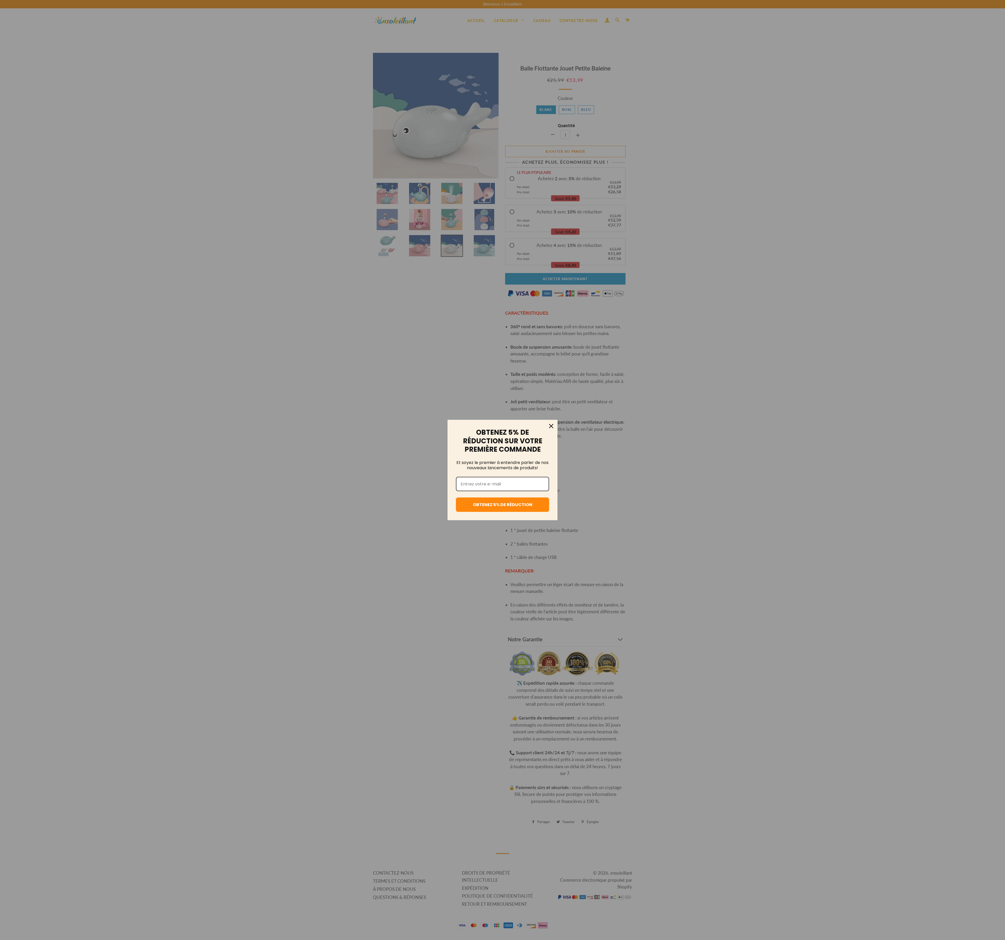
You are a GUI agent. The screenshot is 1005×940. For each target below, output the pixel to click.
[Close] (551, 426)
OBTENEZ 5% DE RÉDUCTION (502, 505)
